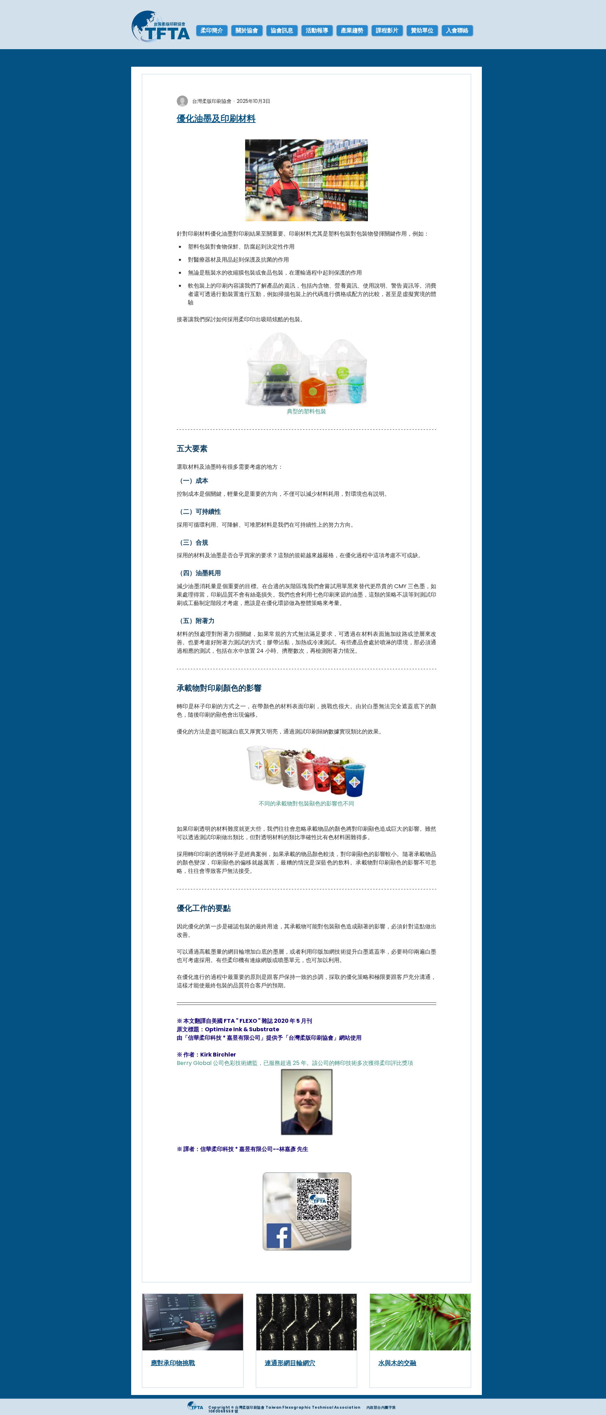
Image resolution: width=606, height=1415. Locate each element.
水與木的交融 (397, 1363)
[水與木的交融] (420, 1322)
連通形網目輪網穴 (290, 1363)
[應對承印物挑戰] (192, 1322)
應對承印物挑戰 (173, 1363)
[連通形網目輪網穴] (306, 1322)
